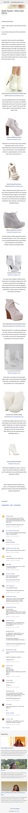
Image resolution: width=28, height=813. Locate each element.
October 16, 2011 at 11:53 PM (13, 724)
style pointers (17, 505)
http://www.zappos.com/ (14, 275)
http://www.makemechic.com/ (16, 416)
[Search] (26, 2)
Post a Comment (6, 727)
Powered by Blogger (15, 808)
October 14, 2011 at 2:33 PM (12, 569)
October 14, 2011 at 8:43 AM (12, 536)
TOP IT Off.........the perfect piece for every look (15, 2)
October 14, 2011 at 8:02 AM (12, 526)
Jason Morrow (17, 811)
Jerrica (7, 704)
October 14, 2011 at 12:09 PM (13, 560)
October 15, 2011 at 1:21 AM (12, 603)
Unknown (8, 516)
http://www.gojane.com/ (14, 373)
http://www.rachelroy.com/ (16, 186)
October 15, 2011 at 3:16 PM (12, 661)
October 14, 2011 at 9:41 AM (12, 544)
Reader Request (5, 505)
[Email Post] (2, 503)
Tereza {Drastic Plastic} (11, 530)
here (19, 154)
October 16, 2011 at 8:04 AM (12, 700)
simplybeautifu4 (9, 596)
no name (8, 680)
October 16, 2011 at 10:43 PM (13, 715)
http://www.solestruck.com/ (14, 139)
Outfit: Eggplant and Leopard (7, 748)
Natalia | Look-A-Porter (11, 548)
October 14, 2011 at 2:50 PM (12, 581)
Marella (7, 540)
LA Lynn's (8, 719)
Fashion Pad (9, 620)
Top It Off (3, 770)
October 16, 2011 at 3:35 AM (12, 687)
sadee (7, 556)
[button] (2, 17)
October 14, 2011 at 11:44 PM (13, 592)
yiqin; (7, 564)
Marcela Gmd (9, 573)
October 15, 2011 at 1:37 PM (12, 627)
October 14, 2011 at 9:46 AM (12, 552)
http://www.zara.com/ (14, 463)
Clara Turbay (9, 585)
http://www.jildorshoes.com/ (18, 326)
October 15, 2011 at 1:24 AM (12, 616)
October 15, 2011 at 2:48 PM (12, 645)
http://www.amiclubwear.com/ (16, 95)
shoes (11, 505)
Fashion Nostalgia (10, 713)
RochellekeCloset (10, 649)
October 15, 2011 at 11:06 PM (13, 676)
